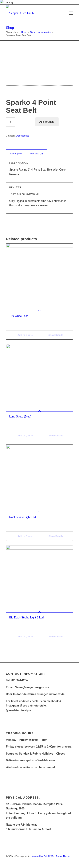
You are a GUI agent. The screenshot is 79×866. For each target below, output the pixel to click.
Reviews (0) (36, 153)
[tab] (16, 153)
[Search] (62, 13)
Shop (10, 28)
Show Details (55, 335)
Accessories (44, 32)
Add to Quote (46, 121)
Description (16, 153)
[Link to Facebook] (63, 860)
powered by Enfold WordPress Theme (50, 856)
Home (24, 32)
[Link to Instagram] (70, 860)
